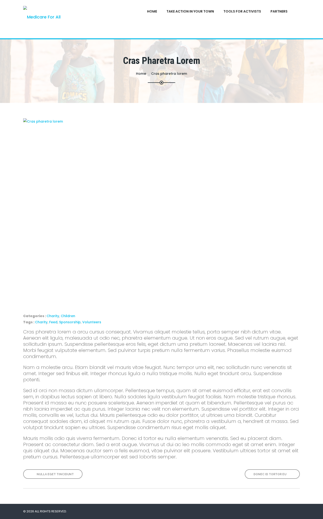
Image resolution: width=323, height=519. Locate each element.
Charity (53, 316)
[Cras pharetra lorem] (161, 210)
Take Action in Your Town (190, 11)
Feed (53, 322)
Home (152, 11)
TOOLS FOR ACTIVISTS (242, 11)
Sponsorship (70, 322)
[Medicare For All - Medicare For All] (60, 19)
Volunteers (91, 322)
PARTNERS (279, 11)
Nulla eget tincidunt (55, 474)
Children (68, 316)
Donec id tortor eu (270, 474)
